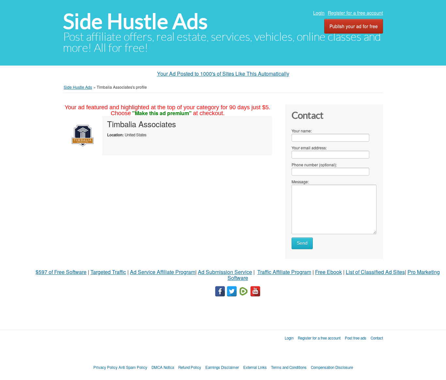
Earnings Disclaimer (222, 367)
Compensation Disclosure (332, 367)
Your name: (302, 130)
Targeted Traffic (108, 272)
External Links (255, 367)
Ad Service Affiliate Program (162, 272)
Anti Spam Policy (133, 367)
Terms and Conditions (289, 367)
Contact (377, 338)
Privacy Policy (105, 367)
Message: (300, 181)
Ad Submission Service (225, 272)
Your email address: (309, 147)
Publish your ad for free (353, 26)
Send (302, 243)
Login (319, 12)
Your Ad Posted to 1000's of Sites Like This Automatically (223, 73)
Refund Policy (189, 367)
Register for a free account (355, 12)
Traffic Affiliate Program (284, 272)
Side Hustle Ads (135, 21)
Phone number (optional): (314, 164)
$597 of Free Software (61, 272)
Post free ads (355, 338)
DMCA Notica (162, 367)
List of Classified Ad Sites (375, 272)
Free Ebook (328, 272)
